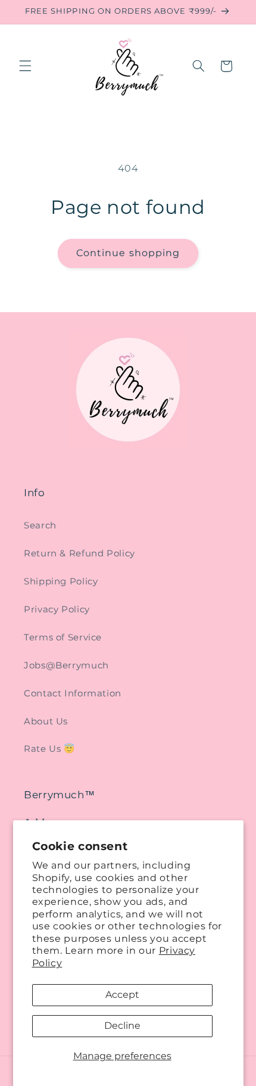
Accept (122, 994)
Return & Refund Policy (79, 553)
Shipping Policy (61, 581)
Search (40, 525)
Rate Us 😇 (49, 748)
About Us (46, 721)
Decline (122, 1025)
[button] (25, 66)
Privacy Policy (57, 609)
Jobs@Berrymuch (66, 665)
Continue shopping (128, 253)
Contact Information (72, 693)
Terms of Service (63, 637)
